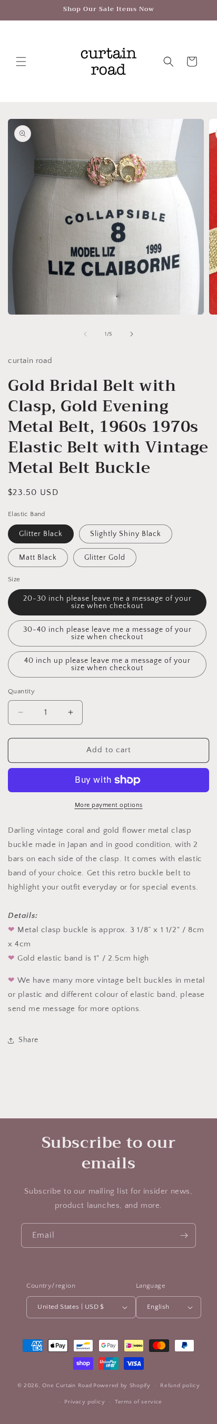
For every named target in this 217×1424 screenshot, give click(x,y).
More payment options (109, 805)
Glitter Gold (104, 557)
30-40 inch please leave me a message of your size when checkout (107, 633)
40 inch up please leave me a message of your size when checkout (107, 664)
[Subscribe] (183, 1235)
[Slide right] (131, 334)
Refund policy (180, 1385)
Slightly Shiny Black (125, 534)
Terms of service (138, 1402)
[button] (21, 61)
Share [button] (28, 1040)
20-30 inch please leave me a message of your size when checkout (107, 602)
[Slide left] (85, 334)
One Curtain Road (67, 1385)
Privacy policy (84, 1402)
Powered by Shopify (122, 1385)
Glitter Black (41, 534)
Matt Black (38, 557)
